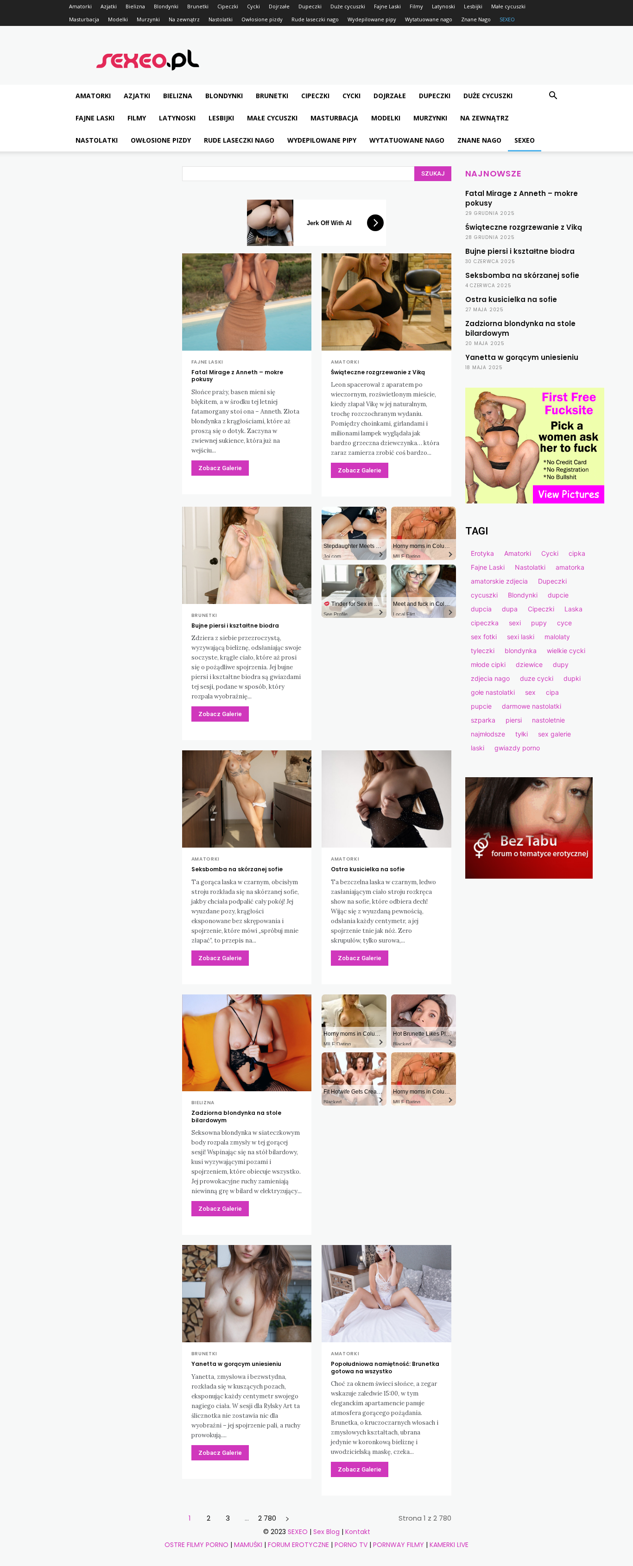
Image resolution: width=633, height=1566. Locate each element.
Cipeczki (227, 6)
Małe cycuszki (508, 6)
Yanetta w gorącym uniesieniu (236, 1364)
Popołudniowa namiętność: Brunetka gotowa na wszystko (385, 1367)
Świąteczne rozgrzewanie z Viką (378, 372)
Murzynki (148, 19)
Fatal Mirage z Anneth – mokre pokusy (237, 376)
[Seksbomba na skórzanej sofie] (247, 799)
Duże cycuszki (347, 6)
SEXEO (507, 19)
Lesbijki (473, 6)
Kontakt (357, 1531)
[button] (553, 96)
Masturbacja (84, 19)
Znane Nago (476, 19)
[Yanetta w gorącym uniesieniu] (247, 1293)
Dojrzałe (279, 6)
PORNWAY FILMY (398, 1544)
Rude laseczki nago (315, 19)
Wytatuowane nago (428, 19)
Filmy (416, 6)
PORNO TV (351, 1544)
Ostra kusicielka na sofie (368, 869)
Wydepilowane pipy (372, 19)
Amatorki (80, 6)
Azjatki (109, 6)
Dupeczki (310, 6)
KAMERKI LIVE (449, 1544)
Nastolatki (221, 19)
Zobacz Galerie (220, 468)
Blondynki (166, 6)
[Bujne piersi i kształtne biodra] (247, 555)
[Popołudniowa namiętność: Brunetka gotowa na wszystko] (386, 1293)
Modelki (118, 19)
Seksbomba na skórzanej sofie (237, 869)
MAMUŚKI (248, 1544)
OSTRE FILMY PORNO (196, 1544)
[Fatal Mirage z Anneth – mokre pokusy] (247, 302)
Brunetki (198, 6)
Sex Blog (326, 1531)
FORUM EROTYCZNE (298, 1544)
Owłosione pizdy (262, 19)
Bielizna (135, 6)
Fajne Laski (387, 6)
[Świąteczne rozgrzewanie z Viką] (386, 302)
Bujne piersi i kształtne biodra (235, 625)
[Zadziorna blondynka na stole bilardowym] (247, 1043)
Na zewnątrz (184, 19)
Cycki (253, 6)
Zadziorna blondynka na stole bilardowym (236, 1116)
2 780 (267, 1518)
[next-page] (287, 1518)
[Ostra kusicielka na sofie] (386, 799)
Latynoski (443, 6)
